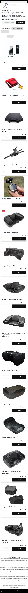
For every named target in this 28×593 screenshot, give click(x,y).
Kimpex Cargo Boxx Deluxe (10, 370)
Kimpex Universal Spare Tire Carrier (12, 165)
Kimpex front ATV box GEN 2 (10, 438)
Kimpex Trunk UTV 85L (8, 507)
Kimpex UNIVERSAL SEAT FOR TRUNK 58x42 (12, 130)
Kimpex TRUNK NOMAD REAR (10, 232)
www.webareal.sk (18, 591)
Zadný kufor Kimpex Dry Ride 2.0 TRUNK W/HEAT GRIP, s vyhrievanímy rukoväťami (13, 335)
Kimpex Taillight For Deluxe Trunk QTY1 (13, 95)
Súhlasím (20, 22)
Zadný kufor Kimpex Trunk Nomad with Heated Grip (13, 541)
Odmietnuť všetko (9, 22)
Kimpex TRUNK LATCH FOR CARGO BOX (13, 62)
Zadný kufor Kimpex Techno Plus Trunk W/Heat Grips (13, 472)
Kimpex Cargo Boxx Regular (10, 404)
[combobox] (17, 28)
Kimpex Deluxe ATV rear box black (12, 299)
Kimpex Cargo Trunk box (9, 266)
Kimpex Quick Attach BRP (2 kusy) (12, 198)
